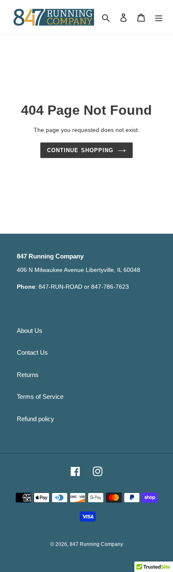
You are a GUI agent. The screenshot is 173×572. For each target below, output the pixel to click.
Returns (28, 374)
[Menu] (159, 17)
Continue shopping (80, 150)
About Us (29, 330)
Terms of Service (40, 396)
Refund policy (35, 418)
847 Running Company (96, 544)
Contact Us (32, 352)
